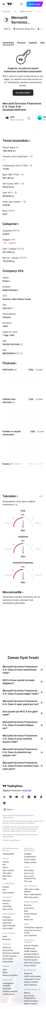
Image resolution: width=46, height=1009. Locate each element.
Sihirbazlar (7, 988)
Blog (26, 911)
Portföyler (7, 917)
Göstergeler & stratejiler (8, 984)
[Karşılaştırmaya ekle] (29, 118)
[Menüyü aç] (3, 4)
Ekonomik (7, 900)
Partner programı (31, 1001)
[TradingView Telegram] (35, 797)
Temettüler (7, 906)
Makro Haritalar (9, 926)
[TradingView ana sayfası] (9, 4)
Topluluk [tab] (32, 42)
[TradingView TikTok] (41, 797)
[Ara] (21, 4)
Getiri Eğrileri (8, 920)
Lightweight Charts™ (32, 979)
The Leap (28, 881)
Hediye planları (30, 862)
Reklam (27, 993)
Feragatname (29, 948)
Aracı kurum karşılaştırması (30, 877)
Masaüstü (7, 939)
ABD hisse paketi (31, 897)
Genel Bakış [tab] (8, 42)
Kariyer (27, 916)
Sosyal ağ (7, 947)
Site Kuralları (8, 959)
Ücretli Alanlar (8, 994)
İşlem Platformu (30, 985)
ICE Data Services (19, 815)
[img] (38, 29)
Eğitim (5, 972)
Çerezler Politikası (31, 954)
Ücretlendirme (30, 857)
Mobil (5, 936)
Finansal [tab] (21, 42)
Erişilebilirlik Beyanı (32, 957)
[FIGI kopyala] (21, 353)
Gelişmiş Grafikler (31, 982)
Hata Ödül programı (32, 962)
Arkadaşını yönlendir (11, 953)
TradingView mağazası (33, 927)
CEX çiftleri (7, 873)
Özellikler (28, 854)
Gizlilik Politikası (30, 951)
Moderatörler (8, 961)
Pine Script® (8, 928)
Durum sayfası (30, 965)
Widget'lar (28, 973)
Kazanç (6, 903)
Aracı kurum (29, 873)
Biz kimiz (27, 905)
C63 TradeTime (30, 935)
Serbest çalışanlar (10, 991)
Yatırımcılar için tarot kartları (32, 931)
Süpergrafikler (8, 854)
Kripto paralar (8, 870)
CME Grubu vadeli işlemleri (31, 890)
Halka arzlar (8, 909)
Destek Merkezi (30, 914)
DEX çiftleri (7, 876)
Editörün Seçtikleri (10, 975)
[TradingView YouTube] (16, 797)
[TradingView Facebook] (10, 797)
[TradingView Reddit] (4, 803)
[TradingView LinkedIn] (29, 797)
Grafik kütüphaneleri (32, 976)
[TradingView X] (4, 797)
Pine (4, 879)
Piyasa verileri (30, 859)
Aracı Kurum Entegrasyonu (30, 997)
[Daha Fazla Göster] (15, 11)
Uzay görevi (29, 908)
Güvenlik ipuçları (31, 960)
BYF (4, 865)
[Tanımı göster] (17, 147)
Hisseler (6, 862)
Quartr (27, 834)
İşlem (5, 969)
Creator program (9, 956)
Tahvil (5, 867)
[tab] (31, 369)
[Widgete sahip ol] (40, 496)
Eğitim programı (30, 1004)
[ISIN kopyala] (22, 344)
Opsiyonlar (7, 923)
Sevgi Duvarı (8, 950)
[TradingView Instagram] (23, 797)
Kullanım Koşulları (31, 945)
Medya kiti (28, 919)
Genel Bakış (29, 870)
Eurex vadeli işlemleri (32, 894)
